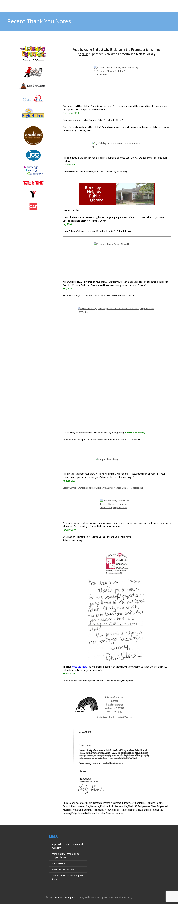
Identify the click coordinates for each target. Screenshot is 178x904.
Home (93, 5)
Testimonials (159, 5)
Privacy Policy (58, 863)
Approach (108, 5)
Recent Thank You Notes (63, 869)
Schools (125, 5)
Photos (141, 5)
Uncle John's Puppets (64, 897)
